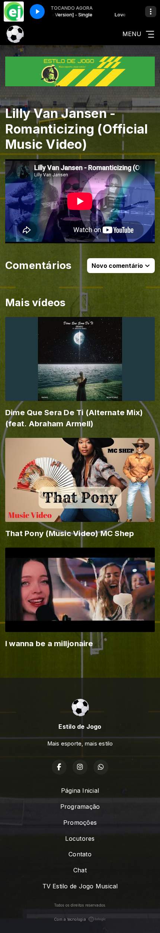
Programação (80, 806)
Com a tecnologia (70, 919)
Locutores (80, 838)
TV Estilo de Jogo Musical (80, 886)
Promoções (80, 822)
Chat (80, 870)
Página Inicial (80, 790)
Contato (80, 854)
